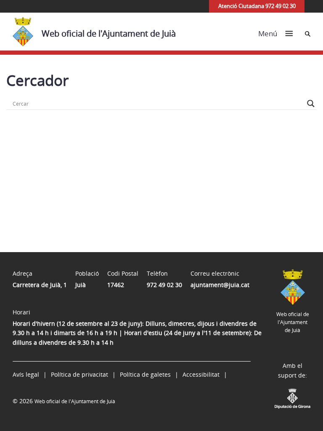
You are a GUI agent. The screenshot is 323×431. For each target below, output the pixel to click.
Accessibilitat (201, 374)
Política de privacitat (79, 374)
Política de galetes (145, 374)
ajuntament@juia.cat (220, 285)
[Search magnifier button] (311, 103)
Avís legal (26, 374)
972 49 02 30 (164, 285)
